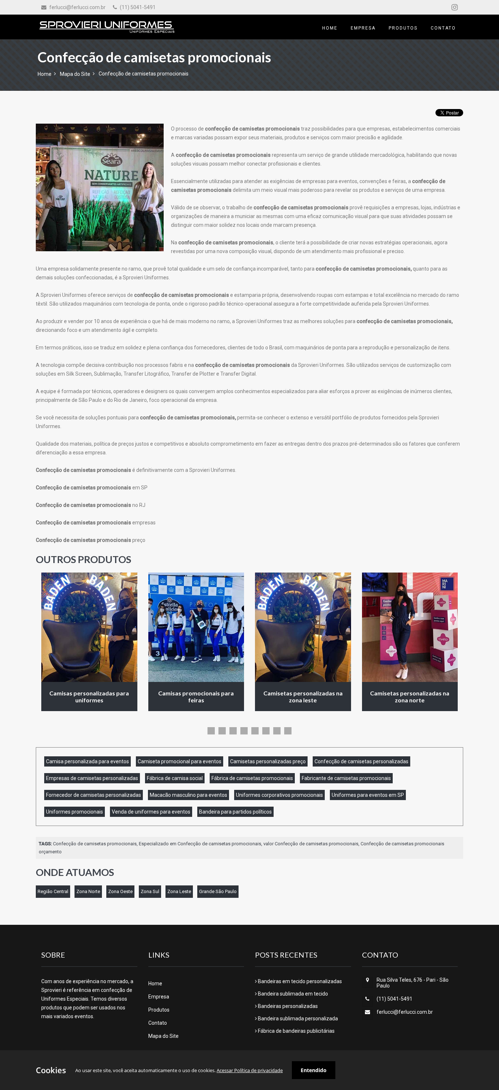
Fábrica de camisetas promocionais (252, 778)
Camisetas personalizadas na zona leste (303, 696)
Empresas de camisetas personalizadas (92, 778)
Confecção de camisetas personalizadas (361, 761)
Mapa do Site (75, 74)
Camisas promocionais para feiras (196, 696)
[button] (211, 730)
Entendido (314, 1070)
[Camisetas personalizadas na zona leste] (303, 627)
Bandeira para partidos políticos (235, 812)
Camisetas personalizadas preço (268, 761)
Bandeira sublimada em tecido (292, 994)
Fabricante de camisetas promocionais (346, 778)
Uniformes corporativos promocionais (279, 795)
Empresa (158, 997)
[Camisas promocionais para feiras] (196, 627)
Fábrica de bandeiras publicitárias (296, 1031)
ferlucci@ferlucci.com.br (77, 7)
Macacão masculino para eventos (188, 795)
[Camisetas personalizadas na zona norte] (410, 627)
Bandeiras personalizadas (287, 1006)
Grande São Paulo (218, 891)
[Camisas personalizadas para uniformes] (89, 627)
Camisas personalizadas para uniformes (89, 696)
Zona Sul (150, 891)
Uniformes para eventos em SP (368, 795)
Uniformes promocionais (74, 812)
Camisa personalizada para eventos (87, 761)
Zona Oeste (120, 891)
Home (45, 74)
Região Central (53, 891)
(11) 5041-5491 (137, 7)
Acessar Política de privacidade (250, 1070)
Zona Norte (88, 891)
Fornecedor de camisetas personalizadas (93, 795)
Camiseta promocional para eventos (179, 761)
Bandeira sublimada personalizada (297, 1018)
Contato (157, 1023)
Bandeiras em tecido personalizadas (299, 981)
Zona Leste (179, 891)
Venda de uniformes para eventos (151, 812)
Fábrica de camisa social (175, 778)
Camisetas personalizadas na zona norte (409, 696)
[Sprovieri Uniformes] (107, 27)
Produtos (158, 1010)
